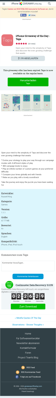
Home (28, 333)
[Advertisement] (28, 26)
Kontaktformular (28, 348)
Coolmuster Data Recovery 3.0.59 (34, 285)
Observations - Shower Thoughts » (28, 324)
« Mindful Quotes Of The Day (28, 318)
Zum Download (28, 306)
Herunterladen (28, 82)
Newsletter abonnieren (28, 343)
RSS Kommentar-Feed (30, 372)
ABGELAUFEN (28, 58)
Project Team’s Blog (28, 357)
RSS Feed (31, 367)
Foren (28, 352)
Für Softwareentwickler (28, 338)
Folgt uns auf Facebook (30, 377)
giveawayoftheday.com (33, 386)
